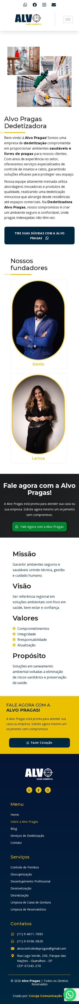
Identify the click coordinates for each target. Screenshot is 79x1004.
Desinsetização (21, 888)
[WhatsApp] (29, 790)
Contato (16, 843)
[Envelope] (54, 5)
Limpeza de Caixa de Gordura (31, 902)
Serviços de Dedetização (27, 836)
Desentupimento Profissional (30, 881)
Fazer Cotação (41, 743)
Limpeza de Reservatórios (28, 909)
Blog (14, 829)
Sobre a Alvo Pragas (24, 822)
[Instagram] (44, 5)
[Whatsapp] (25, 5)
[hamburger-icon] (68, 19)
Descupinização (21, 874)
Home (15, 815)
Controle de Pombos (25, 867)
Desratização (20, 895)
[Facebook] (35, 5)
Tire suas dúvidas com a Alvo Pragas (39, 235)
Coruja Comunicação (45, 996)
